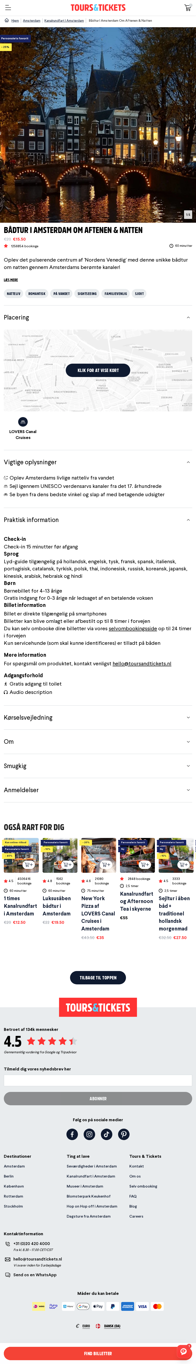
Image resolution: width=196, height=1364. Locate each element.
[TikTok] (106, 1134)
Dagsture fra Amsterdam (89, 1216)
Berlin (9, 1176)
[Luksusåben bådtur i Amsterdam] (60, 881)
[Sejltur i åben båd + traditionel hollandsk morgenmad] (176, 889)
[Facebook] (72, 1134)
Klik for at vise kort (98, 370)
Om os (135, 1176)
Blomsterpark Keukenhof (89, 1196)
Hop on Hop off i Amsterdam (92, 1206)
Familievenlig (116, 293)
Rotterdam (13, 1196)
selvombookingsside (133, 628)
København (14, 1186)
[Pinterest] (124, 1134)
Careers (136, 1216)
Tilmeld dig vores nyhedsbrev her (37, 1069)
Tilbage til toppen (98, 977)
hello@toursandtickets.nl (142, 663)
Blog (133, 1206)
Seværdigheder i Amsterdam (92, 1166)
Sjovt (139, 293)
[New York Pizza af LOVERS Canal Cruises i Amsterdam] (98, 889)
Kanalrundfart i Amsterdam (91, 1176)
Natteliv (13, 293)
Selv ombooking (143, 1186)
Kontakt (136, 1166)
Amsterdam (14, 1166)
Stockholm (13, 1206)
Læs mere (11, 279)
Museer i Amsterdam (85, 1186)
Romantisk (37, 293)
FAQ (132, 1196)
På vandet (62, 293)
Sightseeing (87, 293)
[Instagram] (89, 1134)
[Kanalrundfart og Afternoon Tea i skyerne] (137, 879)
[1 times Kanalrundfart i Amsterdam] (21, 881)
